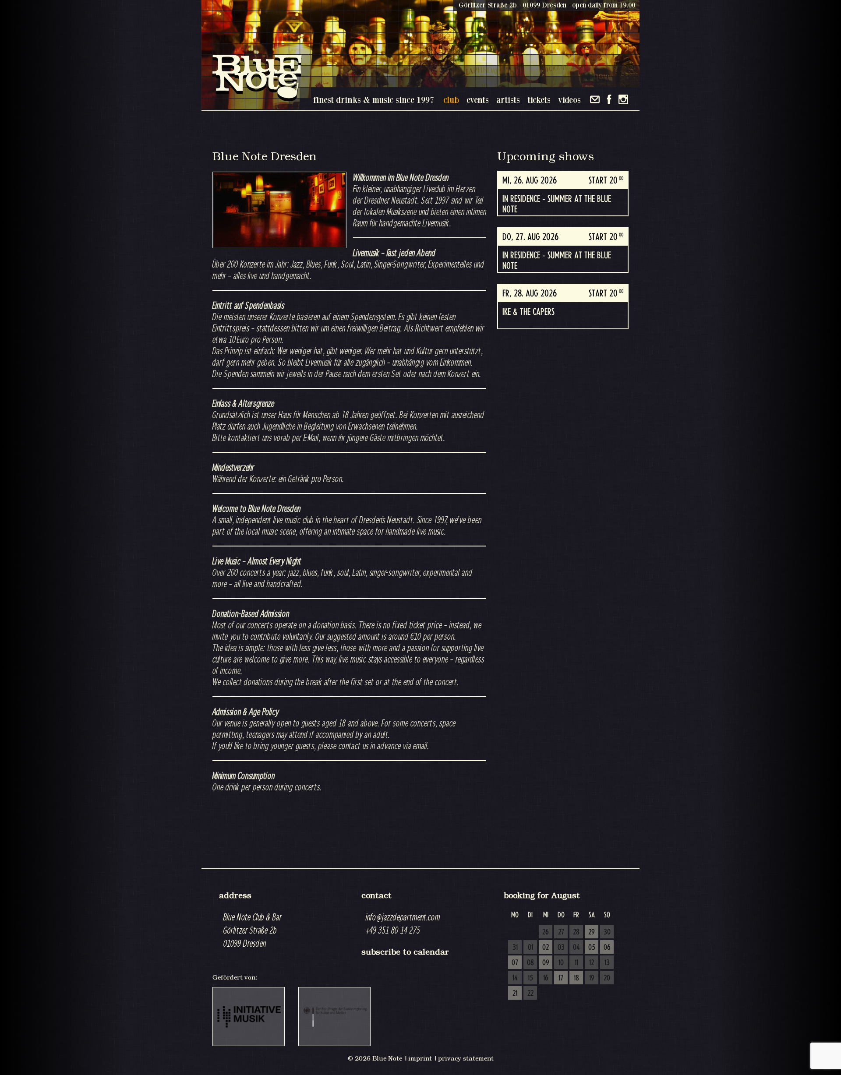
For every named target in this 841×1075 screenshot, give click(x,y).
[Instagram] (623, 99)
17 (560, 978)
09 (545, 963)
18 (576, 978)
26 (545, 932)
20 (607, 978)
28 (576, 932)
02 (545, 948)
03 (561, 948)
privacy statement (466, 1058)
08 (530, 963)
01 (530, 948)
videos (569, 100)
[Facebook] (609, 99)
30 (607, 932)
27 (561, 932)
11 (576, 963)
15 (530, 978)
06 (607, 948)
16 (545, 978)
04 (576, 948)
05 (591, 948)
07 (515, 963)
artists (508, 100)
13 (607, 963)
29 (591, 932)
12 (591, 963)
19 (591, 978)
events (477, 100)
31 (515, 948)
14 (515, 978)
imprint (420, 1058)
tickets (539, 100)
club (451, 100)
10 (561, 963)
